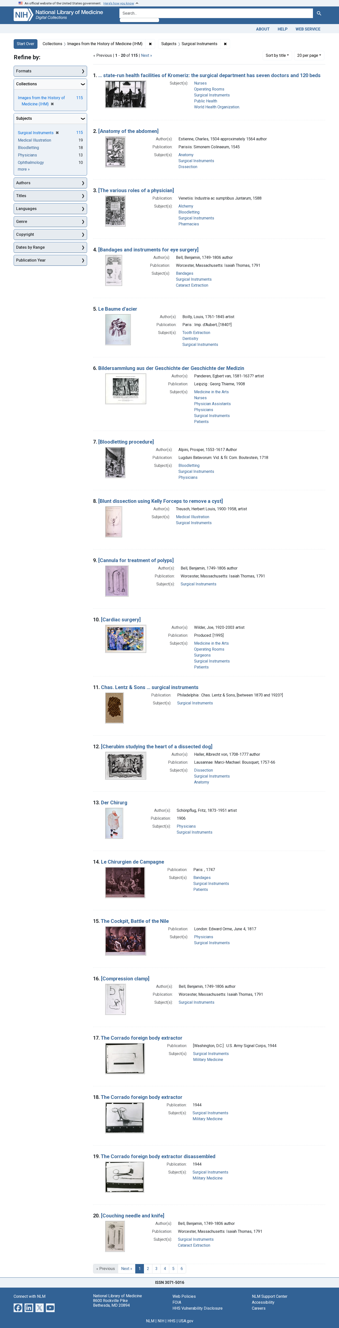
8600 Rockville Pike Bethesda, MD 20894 (111, 1303)
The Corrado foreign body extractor (141, 1038)
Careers (259, 1308)
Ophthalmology (31, 162)
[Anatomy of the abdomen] (128, 131)
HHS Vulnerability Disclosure (197, 1308)
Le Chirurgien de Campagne (132, 862)
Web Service (308, 29)
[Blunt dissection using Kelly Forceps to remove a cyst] (160, 501)
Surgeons (202, 655)
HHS (171, 1321)
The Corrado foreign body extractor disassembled (158, 1156)
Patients (201, 421)
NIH (161, 1321)
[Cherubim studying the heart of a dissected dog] (156, 747)
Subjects (24, 118)
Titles (21, 195)
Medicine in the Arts (211, 392)
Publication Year (31, 260)
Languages (26, 208)
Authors (23, 183)
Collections (26, 84)
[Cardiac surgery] (121, 620)
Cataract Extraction (192, 285)
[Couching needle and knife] (132, 1216)
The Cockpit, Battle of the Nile (135, 921)
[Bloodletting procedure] (126, 442)
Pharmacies (188, 224)
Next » (146, 55)
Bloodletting (189, 212)
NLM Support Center (269, 1296)
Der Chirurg (114, 803)
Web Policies (184, 1296)
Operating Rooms (209, 89)
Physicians (203, 409)
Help (283, 29)
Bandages (184, 273)
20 (307, 55)
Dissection (187, 166)
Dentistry (190, 338)
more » (24, 169)
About (263, 29)
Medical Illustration (192, 516)
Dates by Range (30, 247)
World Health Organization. (217, 107)
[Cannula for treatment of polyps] (136, 560)
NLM (150, 1321)
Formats (24, 71)
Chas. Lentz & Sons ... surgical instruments (150, 687)
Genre (21, 221)
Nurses (200, 83)
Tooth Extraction (196, 332)
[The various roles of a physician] (136, 190)
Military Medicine (208, 1059)
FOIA (176, 1302)
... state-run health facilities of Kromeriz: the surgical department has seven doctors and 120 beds (209, 75)
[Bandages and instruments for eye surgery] (148, 250)
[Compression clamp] (125, 979)
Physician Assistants (212, 403)
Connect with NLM (29, 1296)
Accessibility (263, 1302)
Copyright (25, 234)
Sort (276, 55)
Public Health (205, 101)
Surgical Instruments (212, 95)
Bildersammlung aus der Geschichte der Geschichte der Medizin (171, 368)
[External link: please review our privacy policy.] (18, 1307)
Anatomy (186, 154)
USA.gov (186, 1321)
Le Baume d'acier (117, 309)
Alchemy (185, 206)
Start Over (25, 43)
